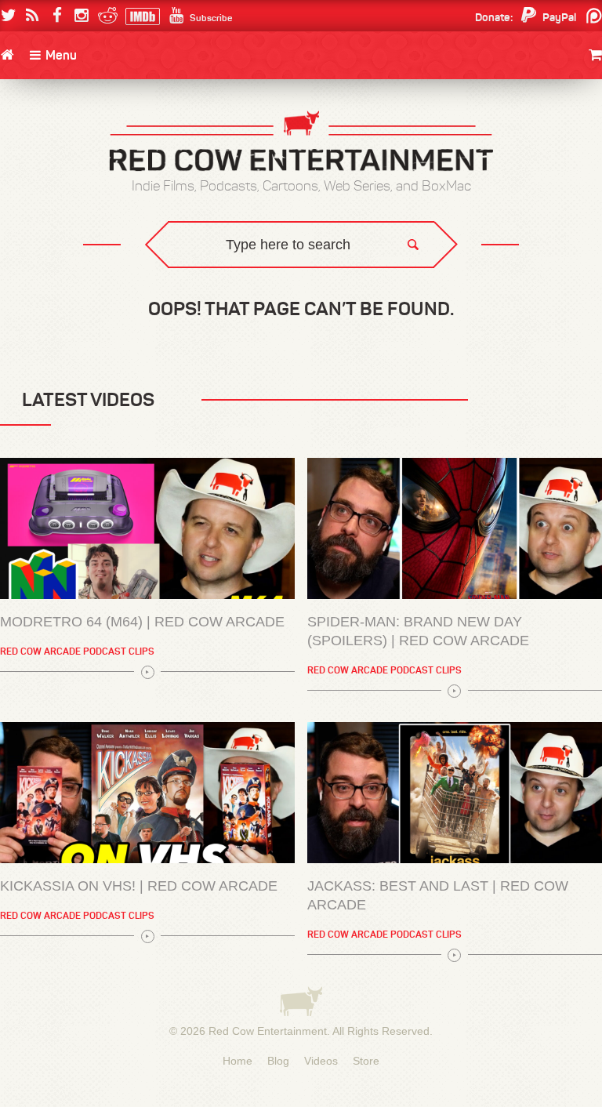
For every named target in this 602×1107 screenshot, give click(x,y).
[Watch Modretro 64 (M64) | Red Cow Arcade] (147, 528)
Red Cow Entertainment (268, 1031)
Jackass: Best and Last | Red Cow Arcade (437, 895)
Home (237, 1060)
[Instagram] (81, 15)
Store (366, 1060)
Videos (321, 1060)
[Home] (7, 55)
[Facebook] (57, 15)
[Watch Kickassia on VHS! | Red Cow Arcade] (147, 792)
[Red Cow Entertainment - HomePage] (301, 142)
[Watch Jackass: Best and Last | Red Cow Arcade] (454, 792)
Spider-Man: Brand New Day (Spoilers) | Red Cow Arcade (418, 631)
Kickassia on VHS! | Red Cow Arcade (138, 886)
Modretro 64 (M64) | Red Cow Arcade (142, 622)
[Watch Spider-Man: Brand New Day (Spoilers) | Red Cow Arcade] (454, 528)
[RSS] (32, 15)
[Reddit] (105, 15)
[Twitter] (8, 15)
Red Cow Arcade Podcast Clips (77, 651)
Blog (278, 1060)
